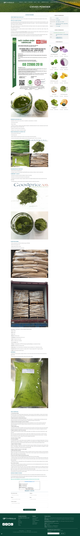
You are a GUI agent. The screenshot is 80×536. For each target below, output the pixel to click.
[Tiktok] (72, 2)
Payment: (51, 26)
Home (32, 8)
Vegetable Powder (38, 8)
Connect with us (47, 516)
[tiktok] (3, 524)
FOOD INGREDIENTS (35, 520)
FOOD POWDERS (35, 517)
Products (34, 516)
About (19, 519)
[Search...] (63, 2)
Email (30, 497)
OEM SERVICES (34, 522)
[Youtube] (74, 2)
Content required (13, 501)
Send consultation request (29, 509)
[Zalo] (12, 524)
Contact (19, 525)
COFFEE (33, 521)
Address (31, 493)
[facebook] (6, 524)
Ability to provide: (52, 21)
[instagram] (76, 2)
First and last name (14, 493)
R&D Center (20, 521)
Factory (19, 520)
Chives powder (40, 6)
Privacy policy (21, 530)
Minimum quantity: (52, 19)
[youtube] (9, 524)
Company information (22, 516)
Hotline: (51, 34)
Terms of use (28, 530)
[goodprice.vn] (9, 2)
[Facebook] (71, 2)
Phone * (12, 497)
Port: (50, 23)
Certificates (20, 522)
